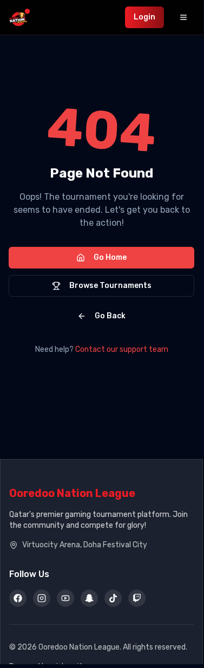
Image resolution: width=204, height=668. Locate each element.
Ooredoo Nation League (72, 493)
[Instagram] (41, 598)
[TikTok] (113, 598)
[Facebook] (18, 598)
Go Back (110, 315)
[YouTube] (65, 598)
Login (144, 17)
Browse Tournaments (110, 285)
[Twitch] (137, 598)
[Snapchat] (89, 598)
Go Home (110, 257)
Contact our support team (121, 349)
